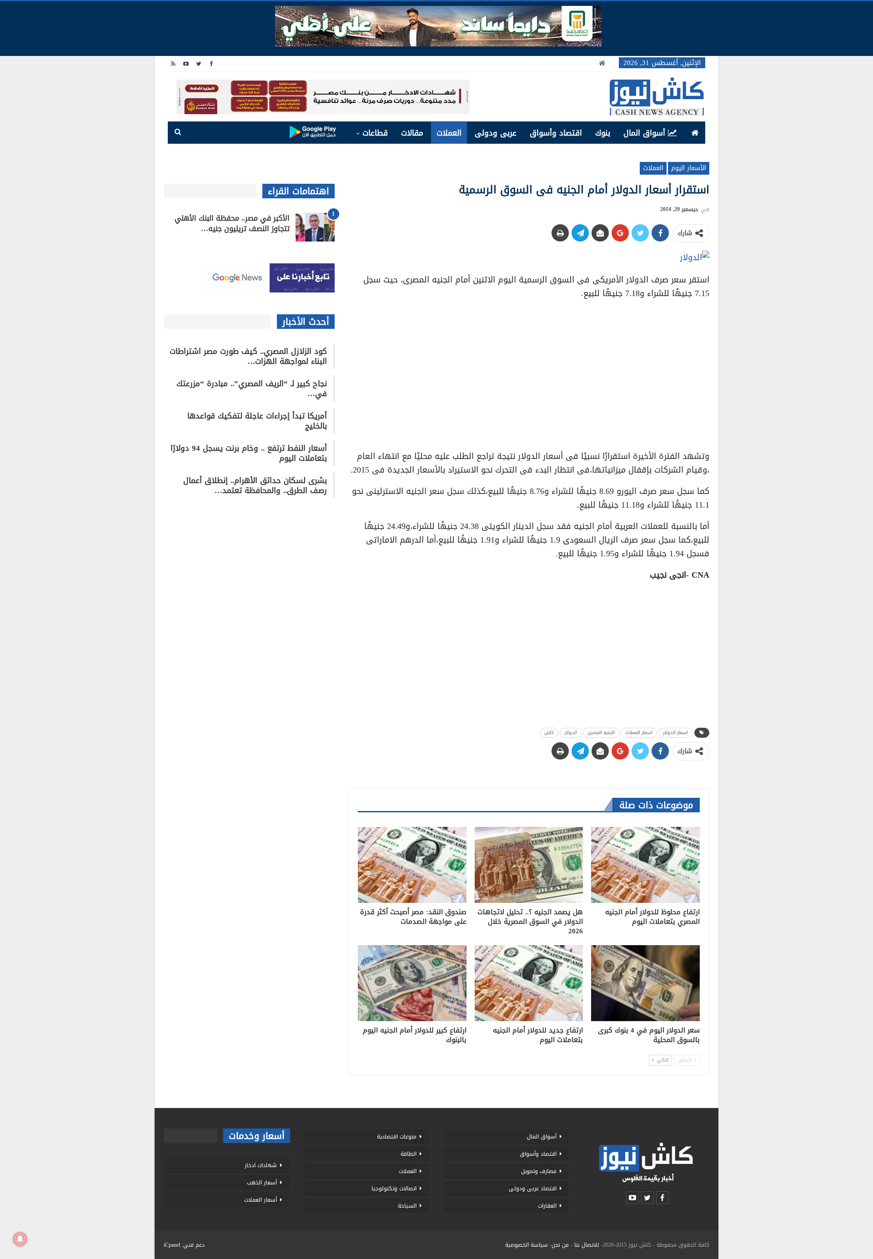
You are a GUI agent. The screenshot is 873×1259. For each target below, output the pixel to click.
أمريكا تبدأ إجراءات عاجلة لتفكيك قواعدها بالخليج (257, 420)
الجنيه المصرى (601, 732)
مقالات (412, 133)
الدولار (570, 732)
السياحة (407, 1206)
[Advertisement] (528, 371)
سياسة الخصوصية (526, 1245)
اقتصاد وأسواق (556, 133)
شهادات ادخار (261, 1165)
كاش (549, 732)
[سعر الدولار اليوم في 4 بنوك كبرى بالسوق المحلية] (645, 983)
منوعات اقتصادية (396, 1137)
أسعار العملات (260, 1200)
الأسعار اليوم (688, 168)
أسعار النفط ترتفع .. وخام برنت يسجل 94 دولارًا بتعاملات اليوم (249, 453)
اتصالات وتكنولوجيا (393, 1188)
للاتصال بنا (586, 1245)
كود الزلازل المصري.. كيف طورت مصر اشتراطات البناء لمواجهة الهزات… (248, 356)
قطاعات (375, 133)
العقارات (547, 1206)
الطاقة (408, 1154)
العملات (449, 133)
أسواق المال (644, 133)
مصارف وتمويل (539, 1171)
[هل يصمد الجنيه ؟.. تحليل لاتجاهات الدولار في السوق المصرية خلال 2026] (529, 865)
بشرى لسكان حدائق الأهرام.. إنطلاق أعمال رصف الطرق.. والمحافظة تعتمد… (255, 485)
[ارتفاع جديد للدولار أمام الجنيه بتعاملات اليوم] (529, 983)
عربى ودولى (496, 133)
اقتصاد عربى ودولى (533, 1188)
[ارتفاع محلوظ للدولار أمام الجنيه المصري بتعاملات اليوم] (645, 865)
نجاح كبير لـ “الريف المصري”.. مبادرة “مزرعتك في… (251, 388)
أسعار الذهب (262, 1183)
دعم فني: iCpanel (184, 1245)
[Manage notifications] (20, 1239)
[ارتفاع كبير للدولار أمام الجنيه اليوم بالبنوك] (412, 983)
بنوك (602, 133)
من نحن (560, 1245)
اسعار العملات (638, 732)
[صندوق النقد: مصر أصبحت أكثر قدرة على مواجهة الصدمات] (412, 865)
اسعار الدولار (675, 732)
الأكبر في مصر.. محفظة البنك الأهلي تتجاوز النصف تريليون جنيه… (232, 223)
